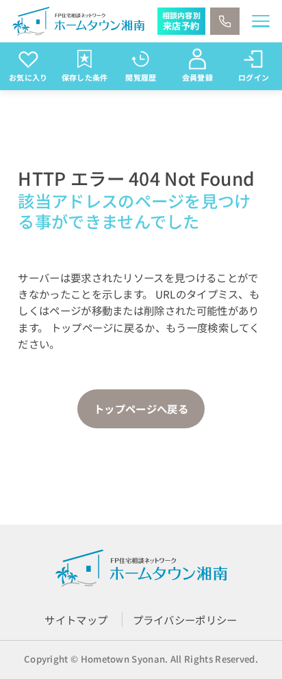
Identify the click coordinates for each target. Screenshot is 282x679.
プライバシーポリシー (185, 619)
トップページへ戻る (141, 408)
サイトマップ (75, 619)
